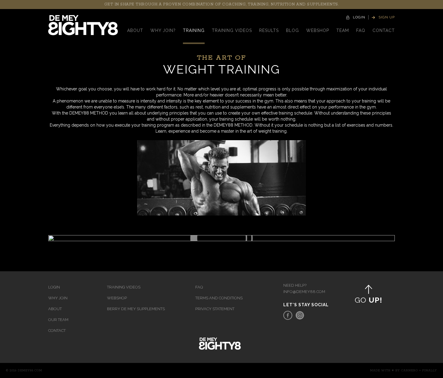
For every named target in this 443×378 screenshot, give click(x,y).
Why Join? (163, 30)
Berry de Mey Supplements (136, 309)
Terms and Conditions (219, 298)
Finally (429, 371)
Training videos (232, 30)
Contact (57, 330)
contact (383, 30)
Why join (58, 298)
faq (360, 30)
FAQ (199, 287)
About (135, 30)
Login (54, 287)
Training (194, 30)
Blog (292, 30)
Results (269, 30)
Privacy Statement (214, 309)
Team (342, 30)
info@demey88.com (304, 291)
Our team (58, 319)
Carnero (409, 371)
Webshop (317, 30)
